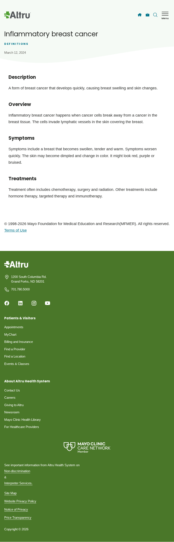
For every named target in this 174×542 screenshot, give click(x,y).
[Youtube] (47, 303)
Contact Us (12, 390)
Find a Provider (14, 349)
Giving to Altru (14, 405)
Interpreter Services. (18, 483)
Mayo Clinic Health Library (22, 419)
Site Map (10, 493)
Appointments (13, 327)
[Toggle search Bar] (155, 14)
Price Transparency (17, 517)
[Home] (139, 14)
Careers (9, 397)
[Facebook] (6, 303)
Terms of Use (15, 230)
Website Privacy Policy (20, 501)
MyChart (10, 334)
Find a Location (14, 356)
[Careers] (147, 15)
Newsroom (12, 412)
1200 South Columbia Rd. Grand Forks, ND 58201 (28, 279)
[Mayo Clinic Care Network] (87, 447)
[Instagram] (33, 303)
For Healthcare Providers (21, 427)
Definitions (16, 43)
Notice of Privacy (16, 509)
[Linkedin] (20, 303)
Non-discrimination (17, 471)
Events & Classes (16, 364)
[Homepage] (16, 267)
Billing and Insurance (18, 342)
